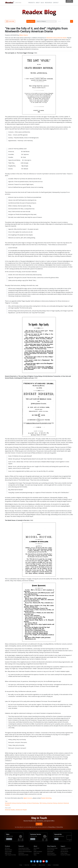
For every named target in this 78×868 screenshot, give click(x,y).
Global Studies (50, 851)
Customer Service (64, 849)
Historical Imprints (51, 853)
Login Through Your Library (10, 854)
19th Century (43, 803)
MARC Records (8, 853)
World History (21, 853)
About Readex (36, 848)
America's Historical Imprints (24, 849)
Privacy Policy (51, 827)
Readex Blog (39, 12)
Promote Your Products (65, 854)
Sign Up (39, 824)
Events (35, 849)
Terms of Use (60, 827)
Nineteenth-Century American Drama (56, 38)
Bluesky (37, 861)
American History (52, 803)
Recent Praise (36, 853)
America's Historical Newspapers (25, 851)
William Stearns (23, 35)
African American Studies (24, 848)
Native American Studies (23, 854)
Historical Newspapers (51, 854)
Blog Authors (30, 21)
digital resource (27, 798)
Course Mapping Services (66, 848)
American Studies (10, 810)
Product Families (8, 851)
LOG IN (69, 1)
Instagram (40, 861)
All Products (7, 848)
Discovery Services (64, 851)
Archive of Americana (33, 803)
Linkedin (31, 861)
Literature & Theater (21, 810)
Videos (35, 854)
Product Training (64, 853)
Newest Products (8, 849)
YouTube (43, 861)
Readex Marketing (46, 798)
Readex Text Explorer (38, 851)
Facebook (34, 861)
